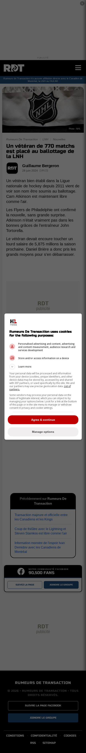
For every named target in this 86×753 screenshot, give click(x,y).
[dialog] (43, 376)
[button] (43, 366)
